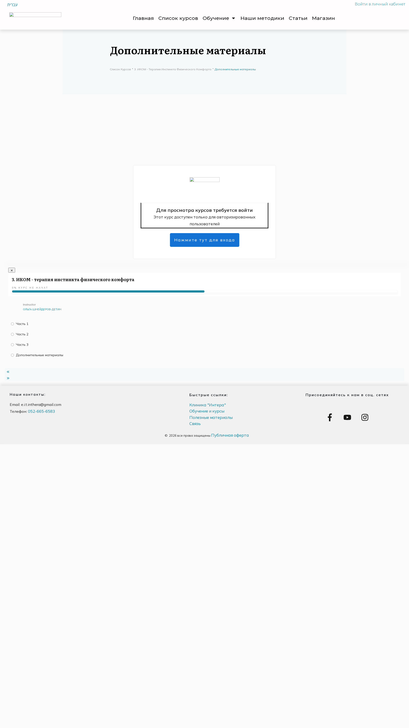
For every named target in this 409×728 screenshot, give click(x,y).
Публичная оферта (230, 435)
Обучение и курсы (206, 410)
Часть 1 (22, 324)
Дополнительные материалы (39, 355)
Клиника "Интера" (207, 404)
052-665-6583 (41, 411)
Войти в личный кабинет (380, 4)
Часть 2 (22, 334)
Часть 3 (22, 344)
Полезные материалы (211, 417)
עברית (12, 4)
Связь (195, 423)
